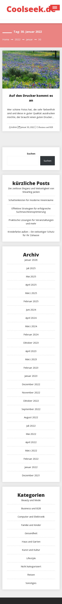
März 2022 (31, 450)
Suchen (31, 153)
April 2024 (31, 317)
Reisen (31, 574)
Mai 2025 (31, 276)
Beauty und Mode (31, 500)
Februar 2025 (31, 301)
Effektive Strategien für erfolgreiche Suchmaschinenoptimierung (31, 210)
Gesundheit (31, 533)
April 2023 (31, 351)
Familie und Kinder (31, 525)
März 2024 (31, 326)
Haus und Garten (31, 541)
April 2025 (31, 284)
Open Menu (55, 7)
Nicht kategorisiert (31, 566)
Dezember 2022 (31, 384)
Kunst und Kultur (31, 549)
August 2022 (31, 417)
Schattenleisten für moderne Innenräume (31, 200)
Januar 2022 (31, 467)
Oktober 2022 (31, 400)
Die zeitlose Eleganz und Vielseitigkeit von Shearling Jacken (31, 190)
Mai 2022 (31, 433)
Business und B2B (45, 127)
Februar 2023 (31, 367)
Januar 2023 (31, 375)
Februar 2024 (31, 334)
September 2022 (31, 409)
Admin (14, 127)
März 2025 (31, 293)
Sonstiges (31, 583)
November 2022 (31, 392)
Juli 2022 (31, 425)
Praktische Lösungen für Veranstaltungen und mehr (31, 221)
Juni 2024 (31, 309)
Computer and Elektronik (31, 516)
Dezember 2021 (31, 475)
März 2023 (31, 359)
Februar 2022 (31, 458)
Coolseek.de (31, 9)
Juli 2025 (31, 268)
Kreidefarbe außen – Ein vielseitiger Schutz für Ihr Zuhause (31, 233)
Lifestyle (31, 558)
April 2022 (31, 442)
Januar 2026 (31, 259)
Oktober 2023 (31, 342)
